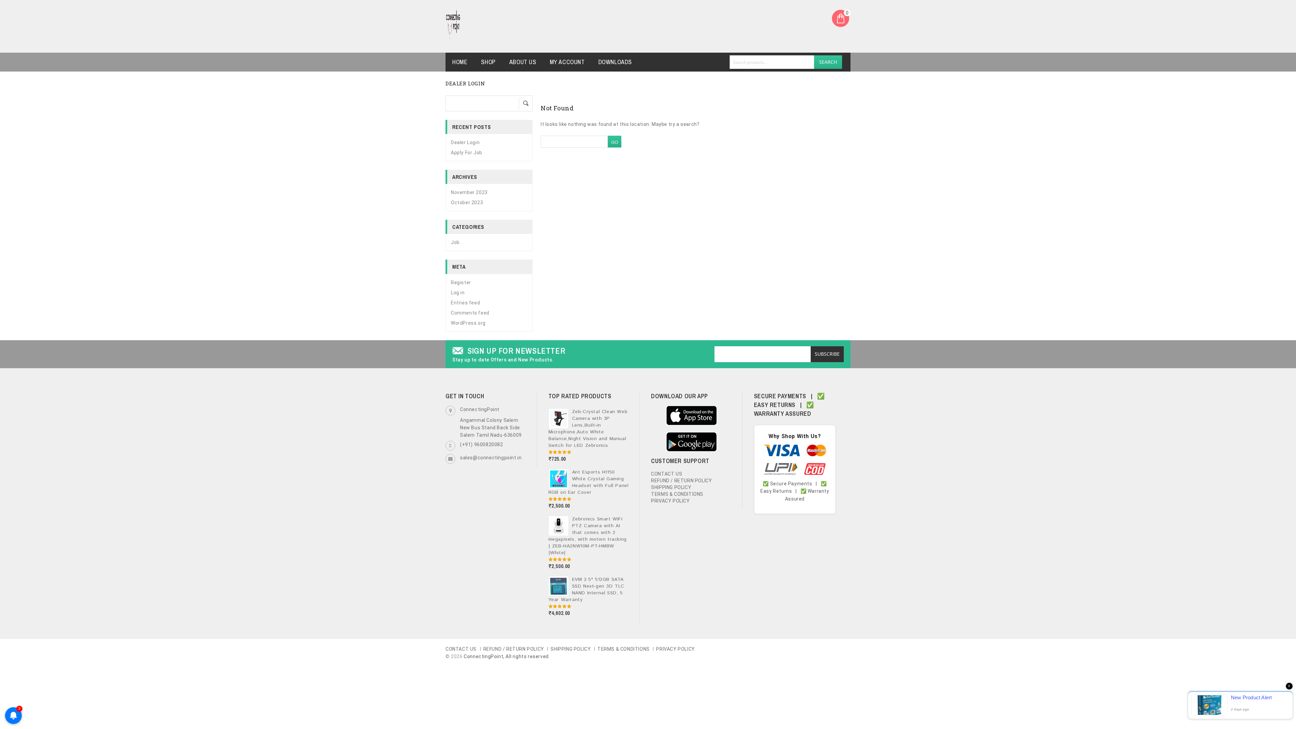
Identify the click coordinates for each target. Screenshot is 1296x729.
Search (828, 62)
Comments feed (470, 313)
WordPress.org (468, 323)
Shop (488, 62)
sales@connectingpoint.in (490, 457)
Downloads (615, 62)
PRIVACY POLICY (670, 501)
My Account (567, 62)
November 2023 (469, 192)
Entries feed (465, 302)
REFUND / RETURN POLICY (681, 480)
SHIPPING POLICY (671, 487)
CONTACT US (666, 474)
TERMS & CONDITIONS (677, 494)
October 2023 (467, 202)
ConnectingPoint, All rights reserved (506, 656)
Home (459, 62)
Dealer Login (465, 142)
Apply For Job (466, 152)
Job (455, 242)
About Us (522, 62)
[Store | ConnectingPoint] (453, 26)
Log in (458, 292)
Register (461, 282)
